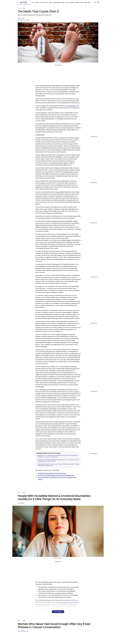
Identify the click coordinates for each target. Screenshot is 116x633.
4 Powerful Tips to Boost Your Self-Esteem (52, 473)
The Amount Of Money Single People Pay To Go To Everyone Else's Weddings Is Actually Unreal (58, 460)
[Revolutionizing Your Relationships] (24, 2)
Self (47, 2)
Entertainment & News (58, 2)
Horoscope (42, 2)
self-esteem (72, 106)
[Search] (94, 2)
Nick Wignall (21, 503)
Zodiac (37, 2)
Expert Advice (87, 2)
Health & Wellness (69, 2)
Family (50, 2)
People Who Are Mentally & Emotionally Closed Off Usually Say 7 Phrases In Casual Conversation (58, 456)
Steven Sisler (21, 18)
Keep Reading (58, 611)
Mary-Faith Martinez (23, 631)
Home (19, 8)
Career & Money (79, 2)
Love (33, 2)
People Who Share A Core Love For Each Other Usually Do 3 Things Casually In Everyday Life (58, 464)
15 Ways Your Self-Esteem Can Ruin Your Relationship (56, 475)
